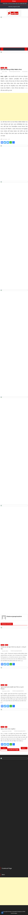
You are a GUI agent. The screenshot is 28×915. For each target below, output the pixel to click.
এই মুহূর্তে (2, 67)
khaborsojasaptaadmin (14, 71)
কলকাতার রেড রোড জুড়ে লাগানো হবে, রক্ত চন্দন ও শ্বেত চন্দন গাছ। (13, 648)
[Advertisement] (14, 34)
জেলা (6, 67)
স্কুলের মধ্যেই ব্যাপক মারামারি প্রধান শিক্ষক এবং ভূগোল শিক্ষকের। (12, 688)
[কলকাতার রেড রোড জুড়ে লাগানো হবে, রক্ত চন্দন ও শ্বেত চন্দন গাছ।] (14, 635)
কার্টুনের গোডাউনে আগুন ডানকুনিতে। (8, 729)
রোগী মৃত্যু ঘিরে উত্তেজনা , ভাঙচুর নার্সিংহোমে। (5, 748)
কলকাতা (6, 645)
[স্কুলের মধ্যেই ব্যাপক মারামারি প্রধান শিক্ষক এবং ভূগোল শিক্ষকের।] (14, 675)
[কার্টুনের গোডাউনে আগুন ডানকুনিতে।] (14, 717)
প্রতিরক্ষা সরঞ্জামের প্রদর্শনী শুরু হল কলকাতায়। (24, 748)
